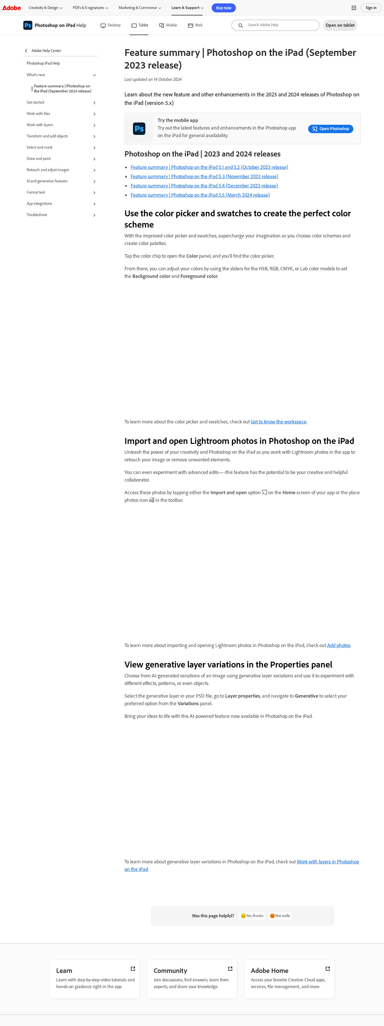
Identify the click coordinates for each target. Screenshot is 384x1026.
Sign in (371, 7)
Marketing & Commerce (138, 7)
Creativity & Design (43, 7)
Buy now (223, 7)
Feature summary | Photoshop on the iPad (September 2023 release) (62, 89)
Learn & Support (185, 7)
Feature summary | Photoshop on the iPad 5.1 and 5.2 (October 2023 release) (209, 167)
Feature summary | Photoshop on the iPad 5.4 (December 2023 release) (204, 186)
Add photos (338, 645)
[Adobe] (11, 7)
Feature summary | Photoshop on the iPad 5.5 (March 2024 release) (200, 195)
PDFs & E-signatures (88, 7)
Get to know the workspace (278, 422)
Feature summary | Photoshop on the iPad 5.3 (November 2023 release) (204, 176)
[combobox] (275, 25)
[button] (353, 7)
